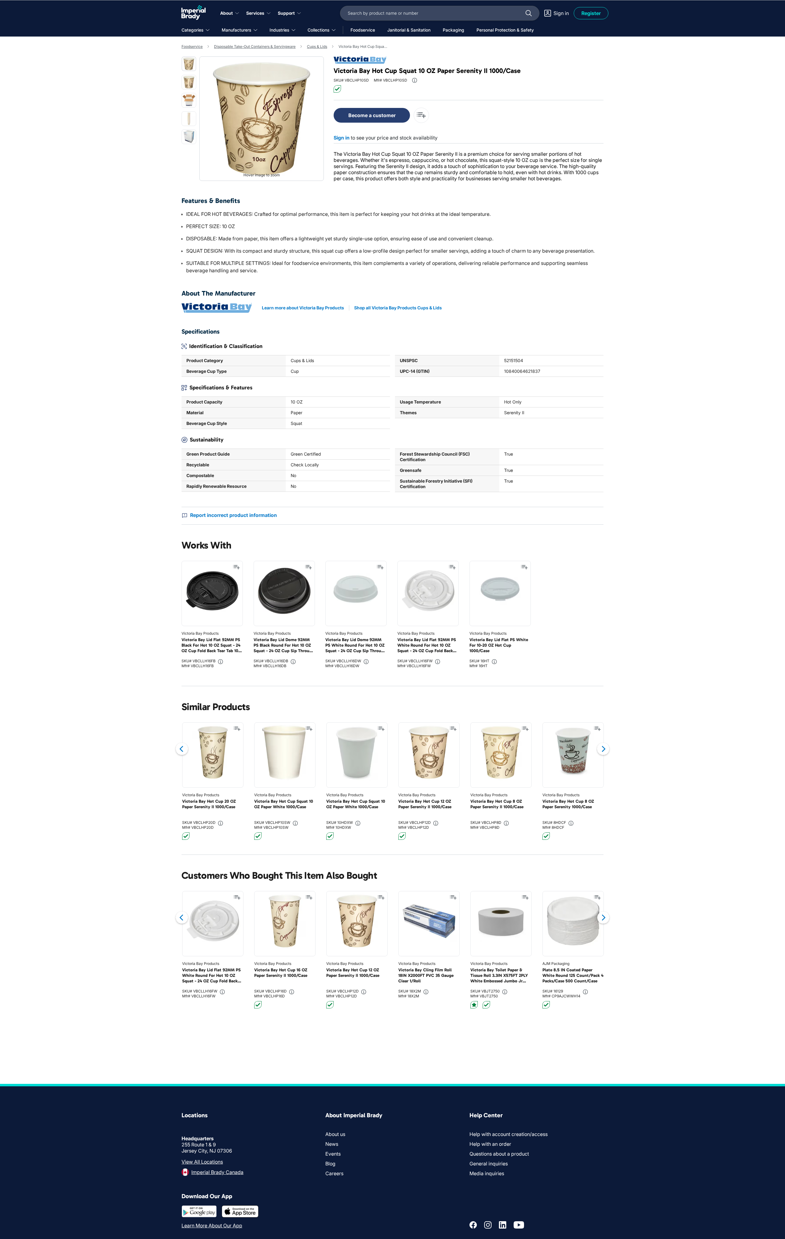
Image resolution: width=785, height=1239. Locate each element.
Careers (334, 1173)
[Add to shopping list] (236, 567)
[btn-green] (337, 89)
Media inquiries (486, 1173)
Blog (330, 1164)
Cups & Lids (317, 46)
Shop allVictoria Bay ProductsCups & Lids (398, 307)
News (331, 1144)
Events (333, 1154)
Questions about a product (499, 1154)
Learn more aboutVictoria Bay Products (303, 307)
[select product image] (189, 63)
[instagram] (488, 1225)
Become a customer (372, 115)
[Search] (529, 13)
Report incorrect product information (233, 515)
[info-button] (414, 80)
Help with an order (490, 1144)
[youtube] (519, 1225)
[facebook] (473, 1225)
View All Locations (202, 1162)
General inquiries (488, 1164)
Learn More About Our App (212, 1225)
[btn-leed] (474, 1004)
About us (335, 1134)
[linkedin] (502, 1225)
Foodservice (192, 46)
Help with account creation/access (508, 1134)
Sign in (342, 138)
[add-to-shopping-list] (421, 115)
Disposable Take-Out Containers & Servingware (255, 46)
